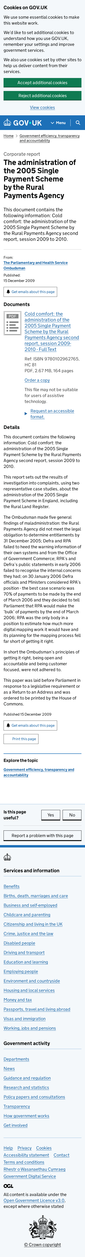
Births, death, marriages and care (36, 895)
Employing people (21, 971)
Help (8, 1148)
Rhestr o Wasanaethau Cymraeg (34, 1169)
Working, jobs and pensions (30, 1028)
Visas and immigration (25, 1018)
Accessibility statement (26, 1155)
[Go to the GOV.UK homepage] (23, 122)
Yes (53, 815)
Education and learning (26, 962)
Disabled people (19, 943)
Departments (16, 1059)
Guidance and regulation (27, 1078)
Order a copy (37, 380)
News (9, 1068)
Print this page (24, 739)
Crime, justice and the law (28, 933)
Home (8, 136)
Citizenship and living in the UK (33, 924)
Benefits (12, 886)
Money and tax (18, 999)
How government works (26, 1116)
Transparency (17, 1106)
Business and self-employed (30, 905)
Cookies (44, 1148)
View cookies (42, 107)
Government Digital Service (30, 1176)
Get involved (16, 1125)
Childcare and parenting (27, 914)
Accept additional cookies (42, 82)
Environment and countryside (32, 981)
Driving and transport (24, 952)
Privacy (24, 1148)
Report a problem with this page (42, 835)
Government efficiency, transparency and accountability (50, 138)
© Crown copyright (42, 1244)
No (75, 815)
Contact (61, 1155)
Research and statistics (26, 1087)
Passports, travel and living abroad (37, 1009)
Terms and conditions (24, 1162)
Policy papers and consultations (34, 1097)
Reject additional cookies (42, 95)
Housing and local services (29, 990)
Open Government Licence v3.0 (34, 1200)
